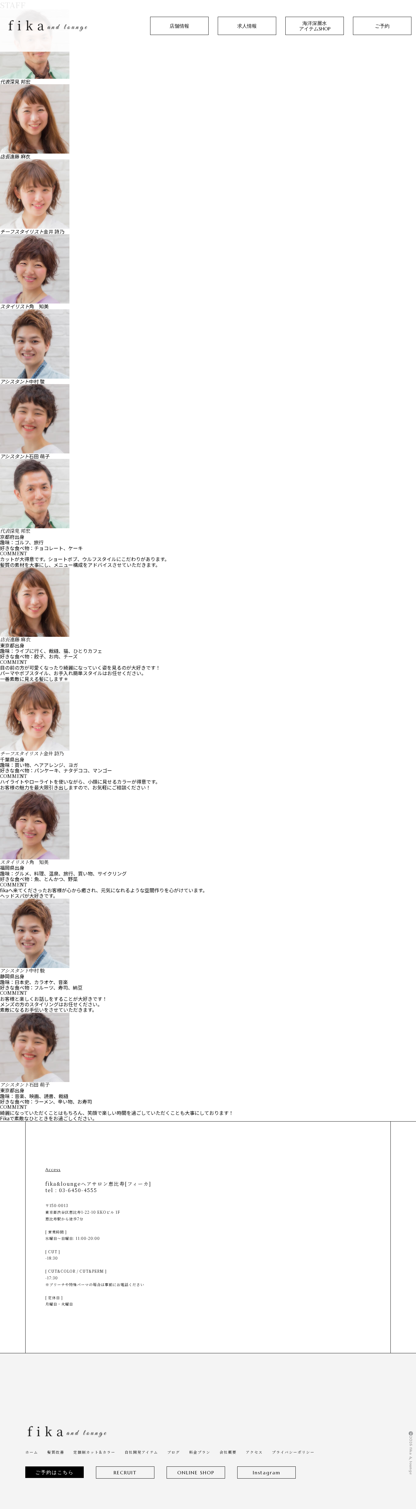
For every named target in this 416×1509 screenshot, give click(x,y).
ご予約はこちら (54, 1472)
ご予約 (382, 26)
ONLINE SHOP (195, 1472)
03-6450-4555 (78, 1190)
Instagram (266, 1472)
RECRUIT (125, 1472)
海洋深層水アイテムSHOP (314, 26)
